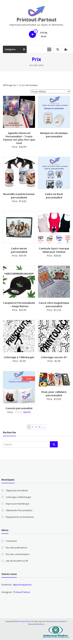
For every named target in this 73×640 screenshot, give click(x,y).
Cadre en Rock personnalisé (54, 195)
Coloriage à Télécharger (19, 357)
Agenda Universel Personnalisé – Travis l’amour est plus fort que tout (19, 138)
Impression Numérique (17, 503)
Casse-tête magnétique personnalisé (54, 304)
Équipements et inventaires (20, 516)
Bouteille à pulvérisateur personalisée (19, 195)
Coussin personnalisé (19, 408)
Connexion (11, 540)
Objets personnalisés (17, 490)
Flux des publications (16, 547)
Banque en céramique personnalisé (54, 134)
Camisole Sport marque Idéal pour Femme (54, 250)
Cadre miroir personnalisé (19, 250)
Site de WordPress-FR (17, 560)
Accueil (33, 65)
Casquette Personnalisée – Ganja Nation (19, 304)
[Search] (54, 444)
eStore (54, 621)
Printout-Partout (36, 19)
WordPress (40, 624)
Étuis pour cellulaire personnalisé (54, 393)
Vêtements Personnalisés (19, 510)
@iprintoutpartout (22, 584)
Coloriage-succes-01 (54, 357)
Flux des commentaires (18, 554)
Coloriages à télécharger (18, 497)
